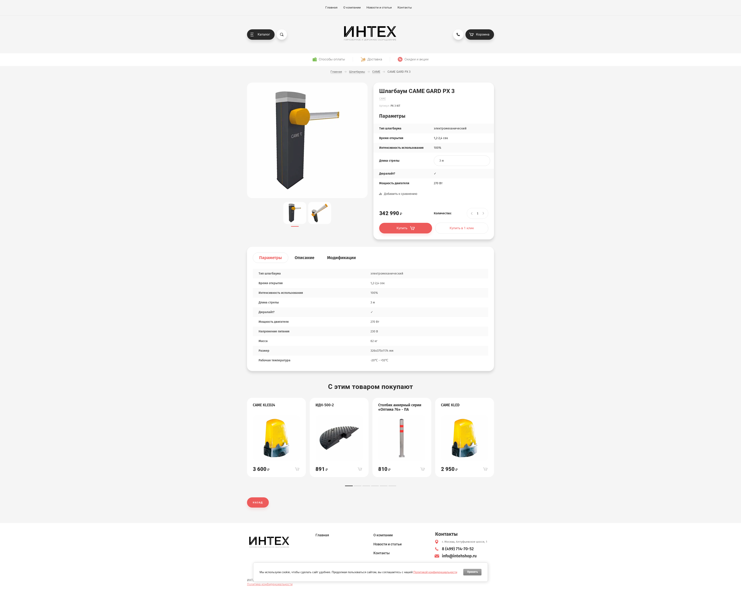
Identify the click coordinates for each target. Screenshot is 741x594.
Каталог (264, 34)
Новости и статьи (379, 7)
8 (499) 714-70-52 (458, 548)
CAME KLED (450, 405)
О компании (352, 7)
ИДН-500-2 (325, 405)
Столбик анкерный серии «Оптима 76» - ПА (399, 407)
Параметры (270, 257)
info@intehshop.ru (459, 556)
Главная (331, 7)
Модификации (341, 257)
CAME (382, 98)
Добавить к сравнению (400, 194)
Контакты (405, 7)
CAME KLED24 (264, 405)
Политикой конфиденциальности (435, 572)
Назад (258, 502)
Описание (304, 257)
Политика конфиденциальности (270, 584)
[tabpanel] (276, 437)
